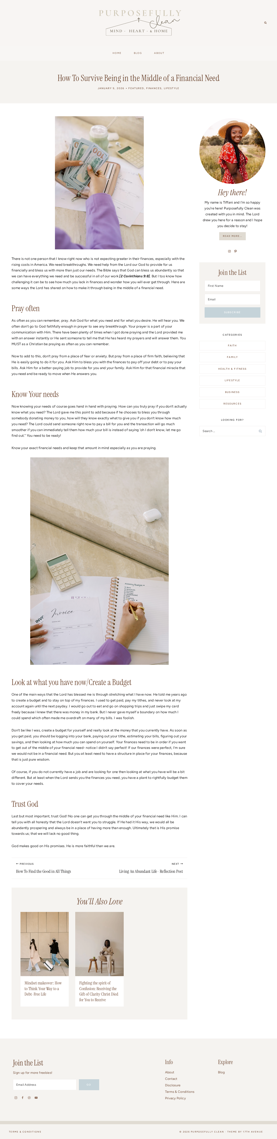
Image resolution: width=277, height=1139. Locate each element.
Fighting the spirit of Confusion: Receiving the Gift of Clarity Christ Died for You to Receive (98, 991)
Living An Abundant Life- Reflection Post (151, 868)
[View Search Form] (265, 22)
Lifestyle (171, 88)
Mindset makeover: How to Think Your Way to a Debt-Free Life (43, 988)
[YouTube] (36, 1098)
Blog (221, 1072)
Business (232, 392)
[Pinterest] (29, 1098)
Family (232, 357)
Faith (232, 345)
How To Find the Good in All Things (43, 868)
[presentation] (44, 944)
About (169, 1072)
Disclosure (173, 1085)
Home (117, 53)
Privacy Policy (175, 1098)
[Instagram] (16, 1098)
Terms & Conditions (179, 1092)
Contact (171, 1079)
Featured (136, 88)
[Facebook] (23, 1098)
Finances (154, 88)
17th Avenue (253, 1131)
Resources (232, 403)
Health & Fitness (232, 368)
